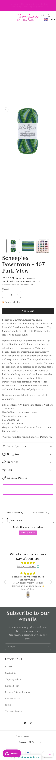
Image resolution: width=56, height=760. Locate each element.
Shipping (5, 284)
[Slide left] (3, 247)
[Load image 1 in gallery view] (13, 246)
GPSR (8, 705)
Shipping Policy (13, 679)
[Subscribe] (47, 646)
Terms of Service (13, 711)
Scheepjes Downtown (40, 437)
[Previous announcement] (5, 5)
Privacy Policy (12, 698)
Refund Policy (12, 686)
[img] (28, 563)
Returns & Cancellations (17, 692)
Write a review (28, 532)
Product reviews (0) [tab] (15, 512)
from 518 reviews (26, 566)
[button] (6, 17)
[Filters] (5, 520)
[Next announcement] (51, 5)
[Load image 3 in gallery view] (42, 246)
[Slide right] (53, 247)
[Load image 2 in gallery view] (28, 246)
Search (8, 666)
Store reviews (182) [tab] (41, 512)
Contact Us (10, 673)
